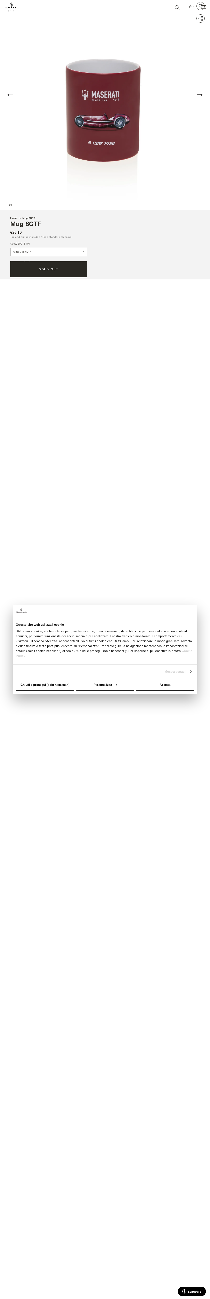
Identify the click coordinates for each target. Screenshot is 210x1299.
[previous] (10, 95)
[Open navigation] (203, 7)
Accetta (165, 684)
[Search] (177, 7)
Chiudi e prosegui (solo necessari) (45, 684)
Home (13, 218)
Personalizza (103, 684)
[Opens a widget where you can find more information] (192, 1292)
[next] (199, 95)
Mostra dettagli (175, 671)
